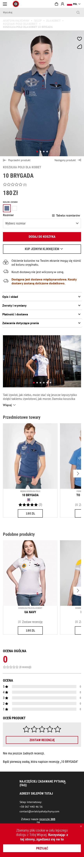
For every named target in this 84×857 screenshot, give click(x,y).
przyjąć (42, 848)
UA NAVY (30, 612)
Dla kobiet (53, 20)
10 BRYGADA (30, 495)
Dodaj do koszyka (42, 237)
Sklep (38, 20)
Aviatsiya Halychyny (16, 20)
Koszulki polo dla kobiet (20, 24)
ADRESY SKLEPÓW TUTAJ (36, 793)
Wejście (62, 4)
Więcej (42, 834)
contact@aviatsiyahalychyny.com (39, 811)
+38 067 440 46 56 (31, 806)
